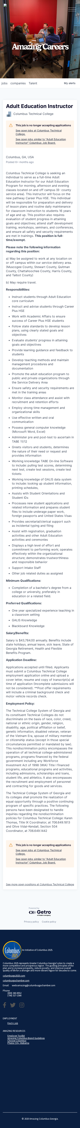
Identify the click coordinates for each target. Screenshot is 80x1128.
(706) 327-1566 (14, 995)
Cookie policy (49, 921)
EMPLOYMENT (10, 1018)
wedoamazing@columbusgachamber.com (33, 985)
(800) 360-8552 (14, 993)
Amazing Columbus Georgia (43, 1118)
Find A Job (12, 1023)
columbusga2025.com (14, 975)
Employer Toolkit (16, 1035)
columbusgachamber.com (16, 980)
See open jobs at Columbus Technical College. (39, 132)
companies (18, 83)
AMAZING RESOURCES (14, 1031)
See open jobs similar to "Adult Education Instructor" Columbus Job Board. (41, 141)
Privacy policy (31, 921)
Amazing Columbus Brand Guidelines (26, 1038)
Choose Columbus (16, 1040)
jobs (4, 83)
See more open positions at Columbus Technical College (40, 884)
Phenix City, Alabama (18, 1043)
